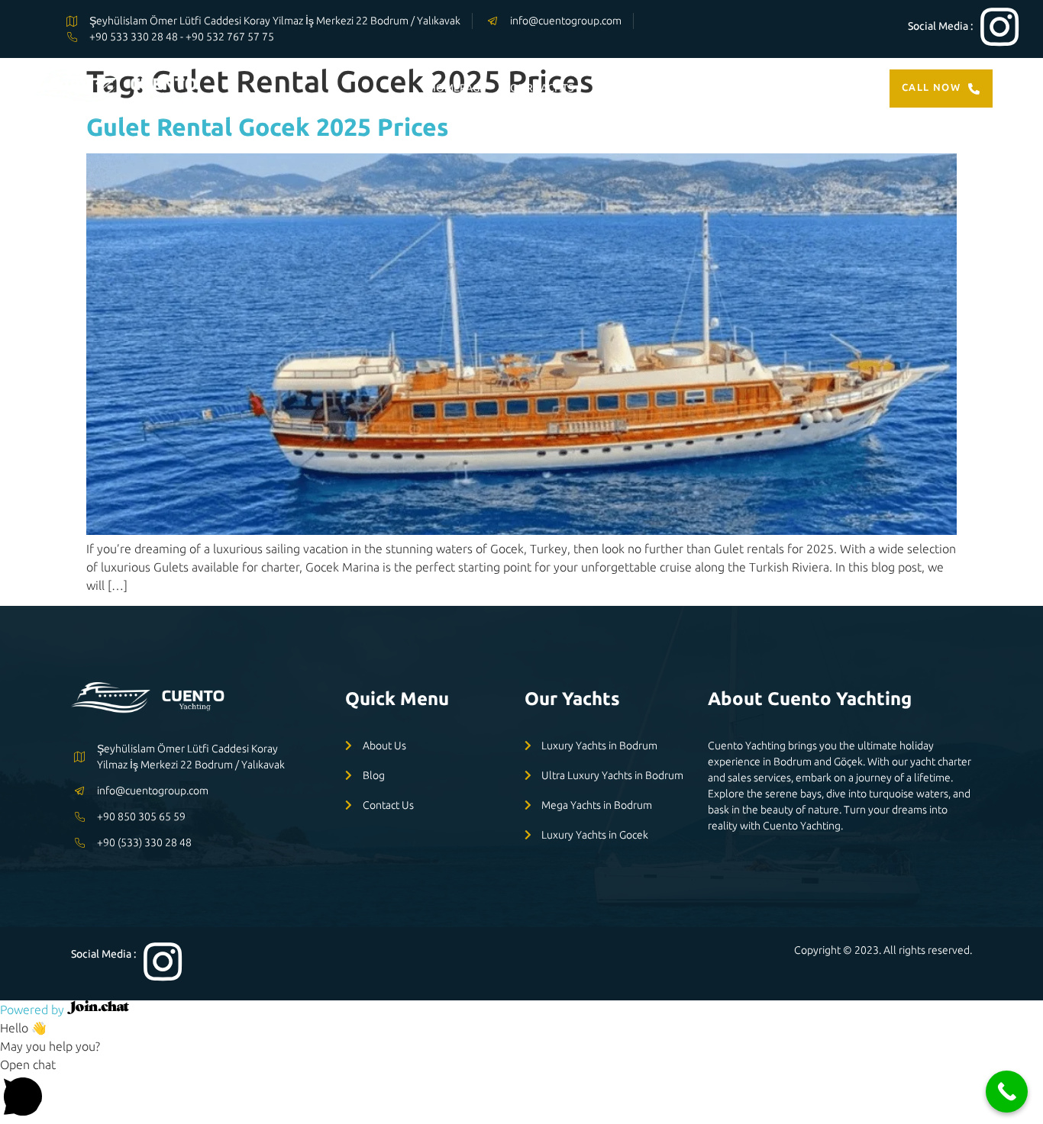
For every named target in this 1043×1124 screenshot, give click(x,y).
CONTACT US (806, 88)
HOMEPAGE (457, 88)
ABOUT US (724, 88)
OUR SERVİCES (639, 88)
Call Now (931, 87)
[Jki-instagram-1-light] (999, 27)
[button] (521, 1089)
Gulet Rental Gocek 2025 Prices (267, 126)
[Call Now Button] (1007, 1092)
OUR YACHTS (541, 88)
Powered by (33, 1009)
